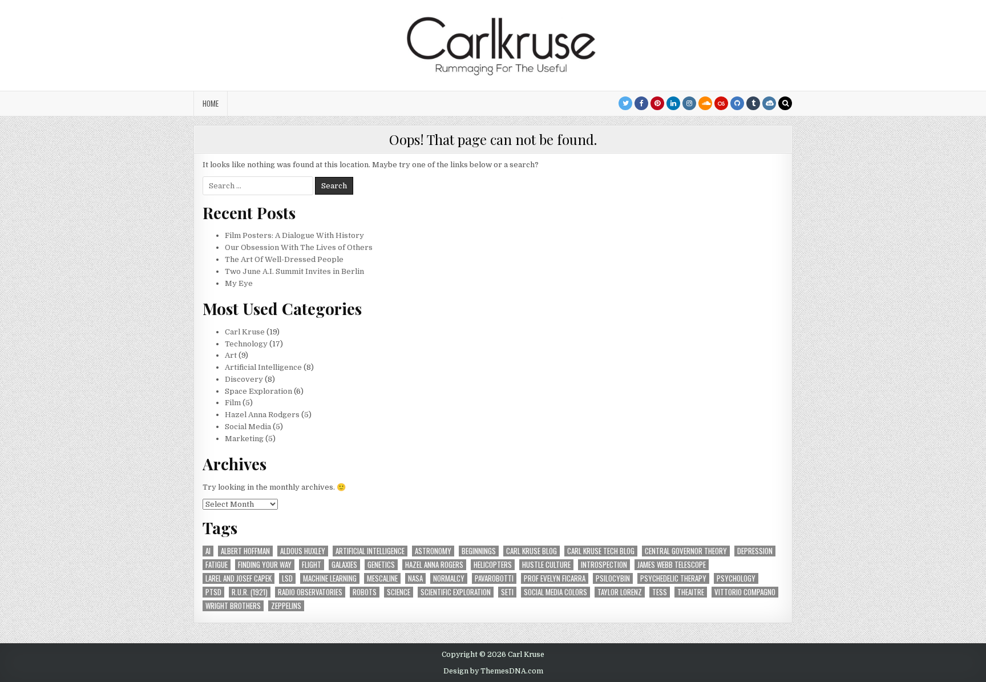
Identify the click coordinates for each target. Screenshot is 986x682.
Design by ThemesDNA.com (493, 671)
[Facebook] (641, 103)
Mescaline (382, 578)
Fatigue (216, 564)
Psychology (736, 578)
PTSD (213, 592)
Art (231, 355)
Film (233, 402)
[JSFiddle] (769, 103)
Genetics (381, 564)
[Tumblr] (753, 103)
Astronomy (433, 551)
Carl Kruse (245, 332)
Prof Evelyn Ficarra (554, 578)
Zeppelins (286, 605)
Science (398, 592)
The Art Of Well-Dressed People (284, 259)
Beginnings (479, 551)
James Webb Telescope (671, 564)
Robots (365, 592)
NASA (415, 578)
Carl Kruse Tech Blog (601, 551)
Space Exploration (258, 391)
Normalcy (448, 578)
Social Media (248, 426)
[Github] (737, 103)
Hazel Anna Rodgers (262, 414)
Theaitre (690, 592)
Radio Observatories (310, 592)
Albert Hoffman (245, 551)
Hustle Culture (546, 564)
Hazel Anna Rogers (434, 564)
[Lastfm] (721, 103)
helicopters (493, 564)
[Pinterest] (657, 103)
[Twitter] (625, 103)
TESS (659, 592)
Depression (755, 551)
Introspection (604, 564)
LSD (287, 578)
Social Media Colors (555, 592)
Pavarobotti (494, 578)
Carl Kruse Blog (531, 551)
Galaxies (344, 564)
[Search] (785, 103)
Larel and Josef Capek (238, 578)
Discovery (244, 379)
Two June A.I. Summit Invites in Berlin (294, 271)
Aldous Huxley (302, 551)
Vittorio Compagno (744, 592)
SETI (507, 592)
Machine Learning (330, 578)
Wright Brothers (233, 605)
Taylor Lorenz (619, 592)
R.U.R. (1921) (250, 592)
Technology (246, 344)
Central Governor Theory (686, 551)
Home (211, 103)
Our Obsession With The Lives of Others (299, 247)
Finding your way (265, 564)
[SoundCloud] (705, 103)
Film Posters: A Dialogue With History (294, 235)
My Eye (239, 283)
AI (208, 551)
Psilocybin (613, 578)
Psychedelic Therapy (673, 578)
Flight (311, 564)
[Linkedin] (673, 103)
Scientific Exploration (456, 592)
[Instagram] (689, 103)
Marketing (244, 438)
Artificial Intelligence (263, 367)
